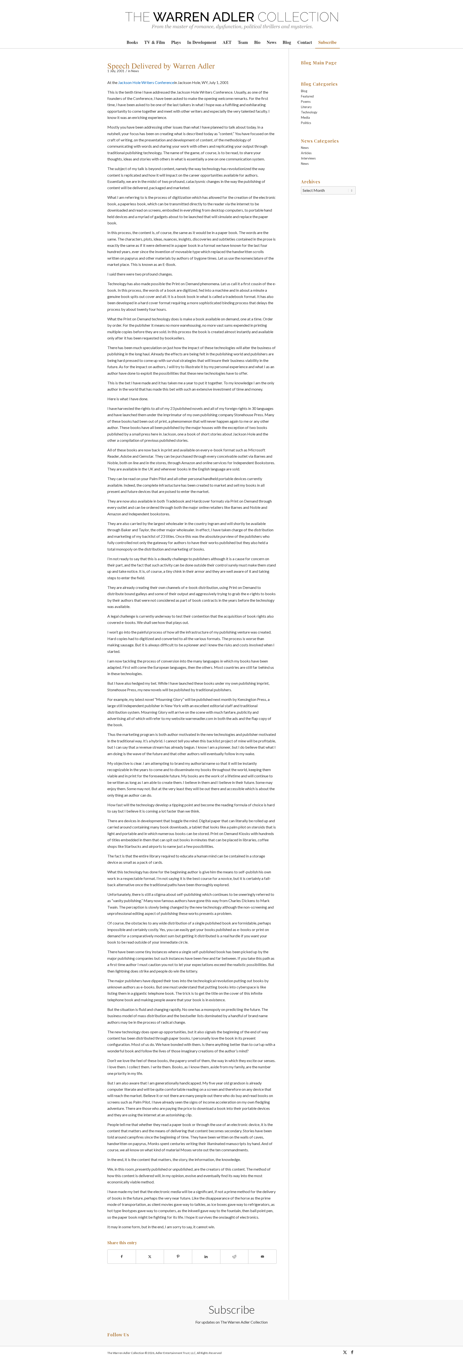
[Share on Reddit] (234, 1256)
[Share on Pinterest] (178, 1256)
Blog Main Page (319, 63)
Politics (306, 123)
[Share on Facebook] (122, 1256)
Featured (307, 96)
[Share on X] (150, 1256)
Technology (309, 112)
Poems (306, 102)
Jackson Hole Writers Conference (146, 82)
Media (305, 117)
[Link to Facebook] (352, 1352)
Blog (304, 91)
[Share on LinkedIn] (206, 1256)
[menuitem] (132, 42)
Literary (306, 107)
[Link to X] (344, 1352)
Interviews (308, 158)
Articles (306, 153)
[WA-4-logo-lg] (231, 18)
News (135, 71)
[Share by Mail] (262, 1256)
